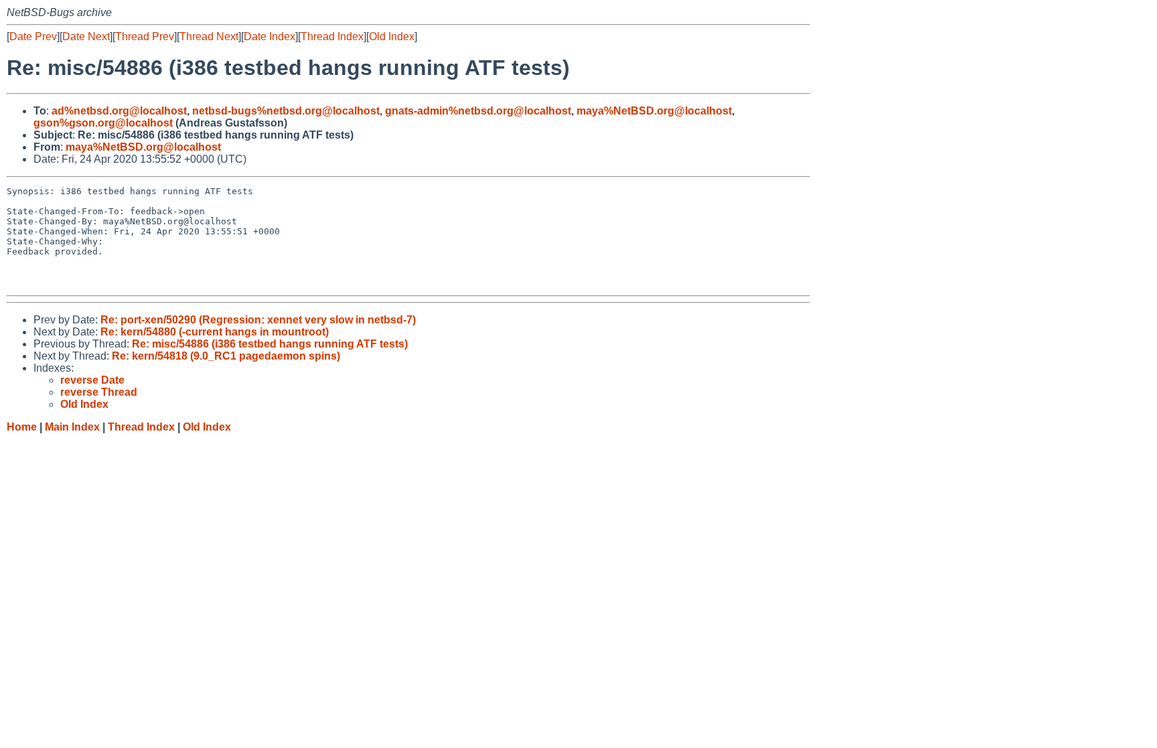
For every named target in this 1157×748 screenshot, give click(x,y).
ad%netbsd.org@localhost (119, 111)
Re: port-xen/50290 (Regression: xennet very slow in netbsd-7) (258, 319)
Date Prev (33, 36)
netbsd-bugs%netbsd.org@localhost (286, 111)
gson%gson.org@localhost (103, 123)
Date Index (269, 36)
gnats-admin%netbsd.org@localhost (478, 111)
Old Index (391, 36)
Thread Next (208, 36)
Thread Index (332, 36)
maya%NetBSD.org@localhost (654, 111)
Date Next (86, 36)
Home (22, 427)
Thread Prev (144, 36)
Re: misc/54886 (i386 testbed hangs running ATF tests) (270, 344)
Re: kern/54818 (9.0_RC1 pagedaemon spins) (226, 356)
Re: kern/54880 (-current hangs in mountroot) (214, 332)
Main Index (72, 427)
